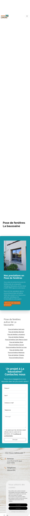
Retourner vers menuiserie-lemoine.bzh (12, 304)
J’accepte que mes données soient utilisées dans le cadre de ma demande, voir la (15, 433)
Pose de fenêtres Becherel (16, 332)
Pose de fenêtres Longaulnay (16, 334)
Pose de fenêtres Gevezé (16, 345)
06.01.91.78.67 (11, 470)
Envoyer (15, 439)
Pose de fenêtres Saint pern (16, 329)
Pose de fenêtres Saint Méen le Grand (16, 339)
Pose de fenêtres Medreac (16, 337)
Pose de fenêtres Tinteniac (16, 355)
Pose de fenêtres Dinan (16, 342)
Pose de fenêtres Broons (16, 357)
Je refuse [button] (18, 508)
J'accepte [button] (18, 505)
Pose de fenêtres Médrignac (16, 352)
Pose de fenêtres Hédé (16, 350)
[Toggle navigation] (27, 16)
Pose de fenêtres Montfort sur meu (16, 347)
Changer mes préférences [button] (18, 511)
